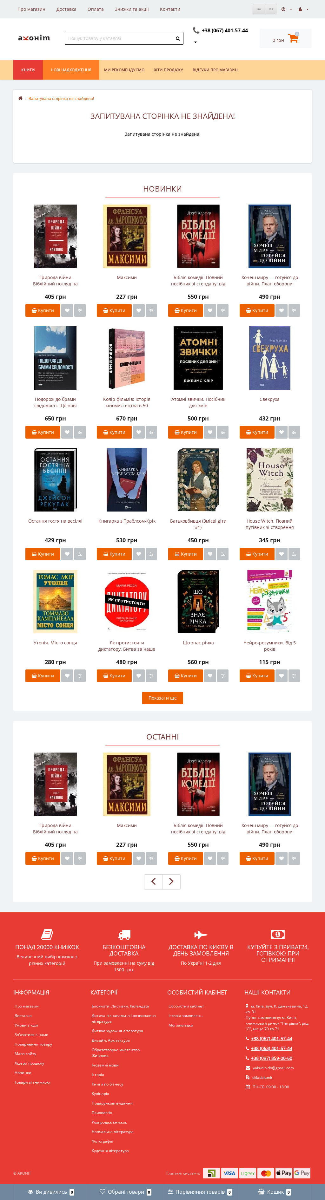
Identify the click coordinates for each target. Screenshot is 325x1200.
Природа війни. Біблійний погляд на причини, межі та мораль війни (55, 280)
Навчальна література (113, 1131)
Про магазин (31, 9)
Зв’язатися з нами (32, 1034)
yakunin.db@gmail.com (273, 1068)
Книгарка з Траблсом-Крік (127, 521)
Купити (45, 310)
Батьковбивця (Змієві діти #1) (198, 524)
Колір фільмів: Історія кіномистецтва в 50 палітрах (126, 402)
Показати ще (163, 698)
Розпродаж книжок (109, 1122)
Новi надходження (71, 70)
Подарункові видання (112, 1103)
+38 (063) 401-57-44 (271, 1048)
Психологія (102, 1112)
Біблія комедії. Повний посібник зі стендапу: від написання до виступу (198, 280)
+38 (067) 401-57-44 (271, 1038)
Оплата (96, 9)
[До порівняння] (80, 310)
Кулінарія (100, 1093)
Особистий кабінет (186, 1006)
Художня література (110, 1150)
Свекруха (270, 399)
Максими (127, 277)
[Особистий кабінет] (303, 8)
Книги (28, 70)
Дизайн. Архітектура (111, 1040)
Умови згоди (26, 1025)
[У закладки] (67, 310)
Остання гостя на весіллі (55, 521)
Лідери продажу (29, 1063)
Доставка (66, 9)
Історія (98, 1074)
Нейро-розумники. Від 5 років (269, 646)
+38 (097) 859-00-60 (271, 1058)
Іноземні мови (105, 1065)
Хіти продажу (168, 70)
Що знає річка (198, 643)
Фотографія (102, 1141)
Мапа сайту (25, 1053)
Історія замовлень (185, 1015)
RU (271, 9)
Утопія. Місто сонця (55, 643)
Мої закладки (181, 1025)
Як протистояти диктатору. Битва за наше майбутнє (126, 646)
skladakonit (261, 1077)
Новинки (23, 1072)
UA (259, 9)
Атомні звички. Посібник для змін (198, 402)
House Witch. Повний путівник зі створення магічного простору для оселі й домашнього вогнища (270, 524)
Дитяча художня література (117, 1031)
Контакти (170, 9)
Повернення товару (33, 1044)
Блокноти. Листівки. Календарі (120, 1006)
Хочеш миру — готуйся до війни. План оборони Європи (270, 280)
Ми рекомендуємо (124, 70)
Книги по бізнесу (107, 1084)
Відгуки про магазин (215, 70)
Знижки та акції (132, 9)
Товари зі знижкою (32, 1082)
